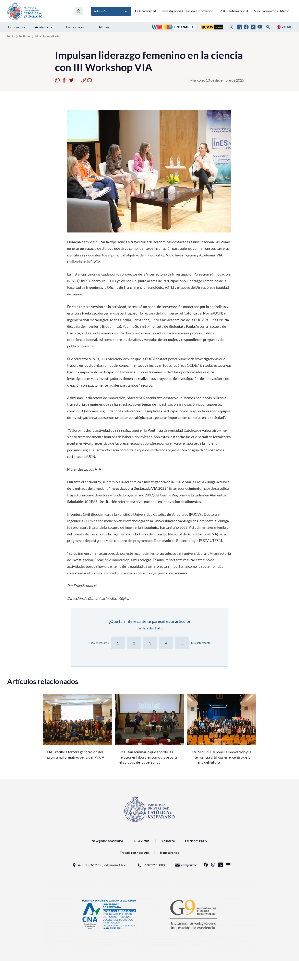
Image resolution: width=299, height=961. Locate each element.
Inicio (10, 36)
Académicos (43, 27)
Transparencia (169, 852)
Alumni (104, 27)
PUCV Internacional (234, 11)
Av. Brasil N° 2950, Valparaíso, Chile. (102, 865)
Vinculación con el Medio (271, 11)
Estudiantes (16, 27)
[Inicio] (78, 11)
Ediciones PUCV (196, 841)
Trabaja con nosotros (134, 852)
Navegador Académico (107, 841)
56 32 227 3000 (154, 865)
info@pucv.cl (189, 865)
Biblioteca (168, 841)
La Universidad (145, 11)
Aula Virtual (141, 841)
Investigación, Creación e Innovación (187, 11)
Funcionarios (75, 27)
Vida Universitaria (47, 36)
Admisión (100, 11)
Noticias (24, 36)
